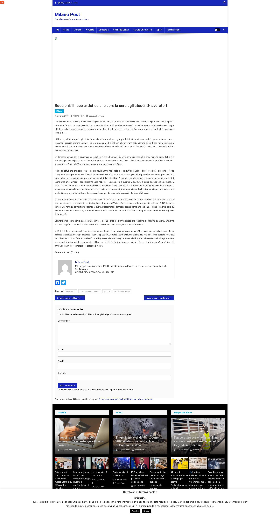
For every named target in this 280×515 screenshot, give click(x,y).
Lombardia (104, 30)
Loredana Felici (98, 487)
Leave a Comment (96, 116)
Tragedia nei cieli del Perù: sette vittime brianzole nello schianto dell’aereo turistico (137, 441)
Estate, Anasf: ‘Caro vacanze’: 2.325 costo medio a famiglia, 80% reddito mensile (63, 480)
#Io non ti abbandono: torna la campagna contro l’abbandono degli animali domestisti (179, 482)
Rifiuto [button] (146, 511)
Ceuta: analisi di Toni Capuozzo (120, 474)
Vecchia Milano (174, 30)
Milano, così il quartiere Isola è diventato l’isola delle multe (160, 298)
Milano (66, 30)
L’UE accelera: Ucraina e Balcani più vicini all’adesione (139, 477)
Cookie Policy (240, 502)
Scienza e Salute (121, 30)
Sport (159, 30)
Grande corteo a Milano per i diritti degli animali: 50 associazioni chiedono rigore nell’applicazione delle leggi (216, 482)
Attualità (90, 30)
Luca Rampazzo (84, 450)
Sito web (62, 373)
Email (61, 361)
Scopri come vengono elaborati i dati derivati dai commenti (126, 399)
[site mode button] (217, 29)
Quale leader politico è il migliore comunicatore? (72, 298)
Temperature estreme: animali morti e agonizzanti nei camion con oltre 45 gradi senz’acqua (198, 441)
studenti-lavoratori (122, 291)
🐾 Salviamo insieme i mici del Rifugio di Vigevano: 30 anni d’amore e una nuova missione (197, 480)
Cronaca (77, 30)
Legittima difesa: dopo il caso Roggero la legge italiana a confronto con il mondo (81, 480)
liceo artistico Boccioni (89, 291)
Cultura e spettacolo (142, 30)
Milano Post (67, 14)
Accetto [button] (135, 511)
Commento (64, 321)
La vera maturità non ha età (99, 474)
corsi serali (70, 291)
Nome (61, 349)
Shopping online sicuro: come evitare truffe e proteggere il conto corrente (81, 441)
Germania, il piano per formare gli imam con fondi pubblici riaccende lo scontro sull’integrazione (158, 482)
